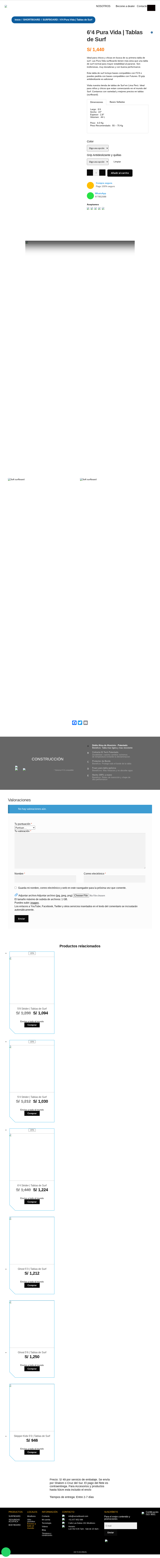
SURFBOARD (50, 19)
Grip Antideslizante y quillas (104, 155)
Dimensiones (96, 102)
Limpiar (117, 162)
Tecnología (46, 1523)
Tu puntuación (23, 824)
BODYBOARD (15, 1525)
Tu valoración (23, 831)
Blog (44, 1530)
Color (90, 141)
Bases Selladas (117, 102)
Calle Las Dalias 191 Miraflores (81, 1523)
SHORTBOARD (31, 19)
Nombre (20, 873)
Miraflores (31, 1516)
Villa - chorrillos (31, 1521)
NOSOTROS (103, 6)
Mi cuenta (46, 1520)
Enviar (111, 1532)
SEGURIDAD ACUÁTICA (14, 1521)
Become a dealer (125, 6)
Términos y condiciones (47, 1534)
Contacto (142, 6)
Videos (45, 1526)
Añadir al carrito (120, 172)
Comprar (32, 1025)
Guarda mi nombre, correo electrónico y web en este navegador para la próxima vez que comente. (72, 888)
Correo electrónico (95, 873)
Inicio (18, 19)
